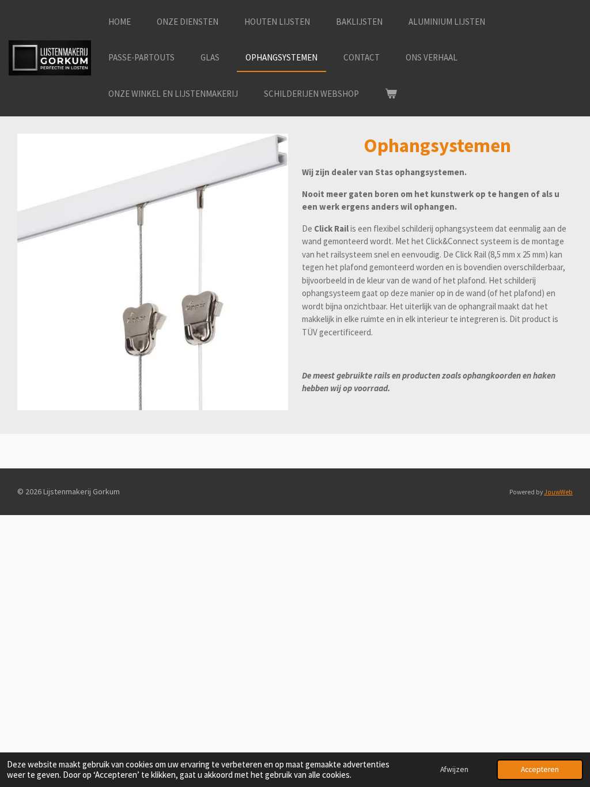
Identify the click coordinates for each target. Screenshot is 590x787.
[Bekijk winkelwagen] (391, 94)
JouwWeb (558, 492)
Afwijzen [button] (454, 769)
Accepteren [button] (540, 769)
